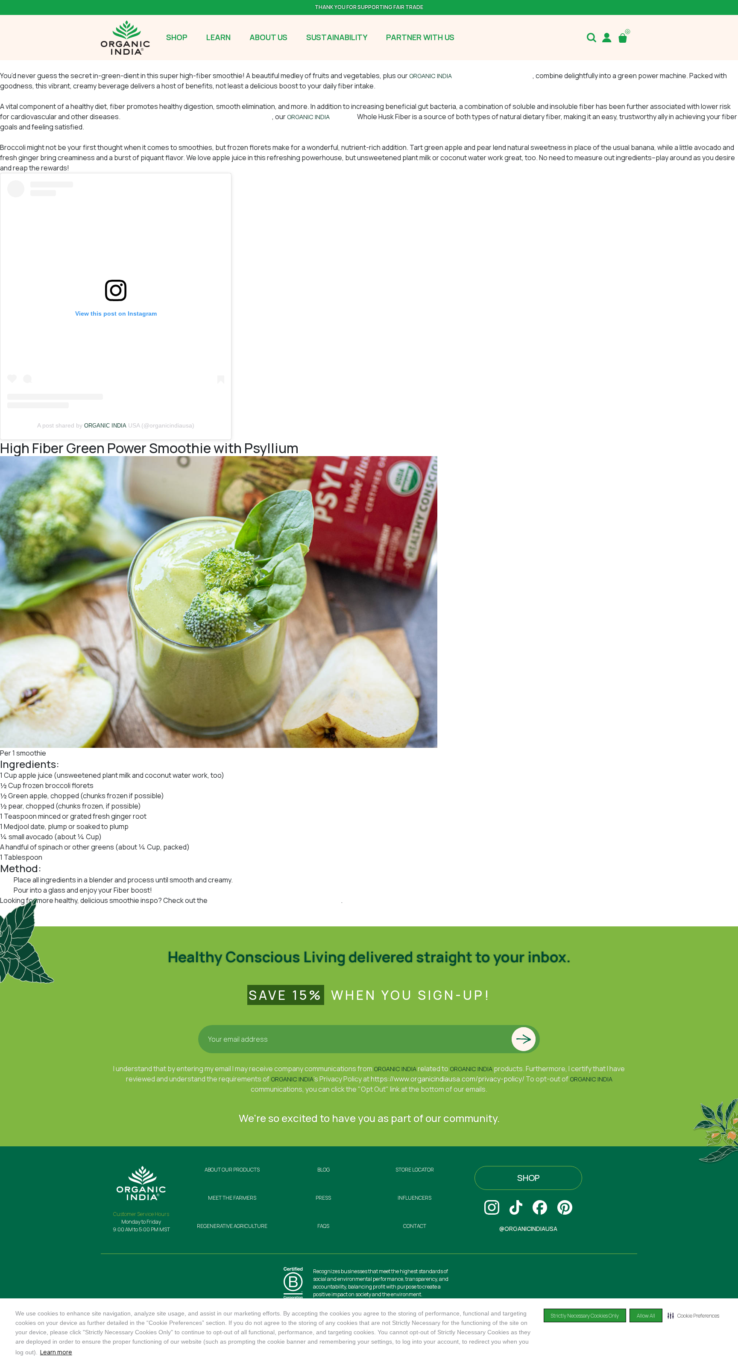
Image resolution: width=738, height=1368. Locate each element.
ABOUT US (268, 37)
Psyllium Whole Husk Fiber (471, 75)
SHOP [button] (176, 37)
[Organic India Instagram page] (491, 1207)
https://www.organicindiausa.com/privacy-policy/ (447, 1079)
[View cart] (624, 37)
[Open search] (591, 38)
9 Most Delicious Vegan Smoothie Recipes (275, 900)
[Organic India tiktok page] (516, 1207)
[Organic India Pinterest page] (564, 1207)
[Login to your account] (607, 38)
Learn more (56, 1352)
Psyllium (344, 116)
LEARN (218, 37)
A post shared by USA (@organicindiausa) (115, 425)
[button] (693, 1315)
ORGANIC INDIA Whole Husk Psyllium (99, 857)
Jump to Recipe (24, 65)
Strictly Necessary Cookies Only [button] (585, 1315)
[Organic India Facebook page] (540, 1207)
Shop (528, 1177)
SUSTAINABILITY (336, 37)
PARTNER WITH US (420, 37)
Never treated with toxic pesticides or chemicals (197, 116)
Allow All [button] (646, 1315)
